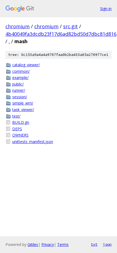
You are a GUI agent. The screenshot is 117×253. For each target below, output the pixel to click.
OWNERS (20, 135)
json (107, 244)
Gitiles (32, 244)
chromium (17, 26)
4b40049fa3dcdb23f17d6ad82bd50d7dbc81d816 (60, 34)
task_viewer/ (23, 109)
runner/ (18, 90)
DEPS (17, 128)
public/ (18, 84)
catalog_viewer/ (26, 64)
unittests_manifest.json (32, 141)
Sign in (106, 8)
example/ (20, 77)
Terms (63, 244)
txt (94, 244)
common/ (21, 71)
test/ (16, 116)
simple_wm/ (22, 103)
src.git (70, 26)
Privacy (47, 244)
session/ (19, 96)
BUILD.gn (20, 122)
